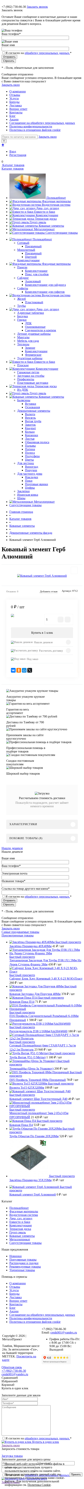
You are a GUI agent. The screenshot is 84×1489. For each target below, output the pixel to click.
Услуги (14, 98)
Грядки (22, 319)
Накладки (31, 477)
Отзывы (14, 95)
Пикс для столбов (37, 274)
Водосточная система (56, 204)
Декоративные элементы (33, 410)
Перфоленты (25, 379)
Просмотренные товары (18, 935)
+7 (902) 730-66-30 (14, 6)
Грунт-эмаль (38, 222)
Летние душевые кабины (34, 333)
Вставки (30, 403)
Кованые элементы (51, 225)
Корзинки (31, 435)
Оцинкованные (35, 326)
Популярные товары (23, 1259)
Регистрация (17, 155)
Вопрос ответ (18, 109)
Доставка (15, 105)
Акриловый (33, 281)
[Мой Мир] (24, 670)
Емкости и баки (44, 211)
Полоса (30, 452)
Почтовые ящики (36, 484)
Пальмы (30, 445)
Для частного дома (29, 473)
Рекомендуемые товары (25, 1266)
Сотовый (23, 242)
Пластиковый (34, 302)
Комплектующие (47, 215)
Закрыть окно (11, 84)
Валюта (30, 414)
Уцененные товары (22, 1270)
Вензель (30, 417)
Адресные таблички (30, 312)
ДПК (28, 323)
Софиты (22, 288)
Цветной (31, 256)
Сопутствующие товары (62, 232)
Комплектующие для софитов (45, 291)
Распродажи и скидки (23, 1263)
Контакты (15, 112)
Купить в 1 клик (42, 632)
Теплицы (23, 344)
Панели (22, 267)
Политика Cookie (39, 1484)
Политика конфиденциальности (30, 126)
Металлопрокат (44, 229)
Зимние (30, 347)
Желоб (21, 298)
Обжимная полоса (37, 442)
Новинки (15, 1256)
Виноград (31, 466)
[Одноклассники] (18, 670)
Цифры (30, 487)
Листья (29, 438)
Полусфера (32, 456)
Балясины (23, 400)
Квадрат (30, 428)
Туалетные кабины (29, 358)
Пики (28, 480)
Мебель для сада (28, 340)
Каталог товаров (13, 165)
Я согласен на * (38, 1438)
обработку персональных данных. (47, 53)
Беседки (22, 316)
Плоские (23, 365)
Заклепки (23, 491)
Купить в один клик (45, 1442)
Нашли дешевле (43, 642)
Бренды (14, 102)
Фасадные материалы (56, 201)
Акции (14, 119)
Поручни (31, 470)
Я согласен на (38, 53)
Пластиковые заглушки (32, 382)
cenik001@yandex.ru (63, 1332)
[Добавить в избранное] (74, 570)
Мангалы (23, 337)
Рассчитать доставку (51, 650)
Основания (32, 407)
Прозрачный (33, 246)
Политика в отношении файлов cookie (35, 130)
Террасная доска (46, 218)
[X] (29, 670)
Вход (12, 151)
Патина (30, 449)
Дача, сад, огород (47, 208)
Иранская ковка (27, 494)
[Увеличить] (42, 576)
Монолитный (26, 249)
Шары (21, 498)
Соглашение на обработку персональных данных (42, 123)
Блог (12, 116)
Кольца (30, 431)
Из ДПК (22, 389)
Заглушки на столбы (30, 375)
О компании (17, 91)
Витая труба (33, 421)
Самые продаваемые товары (20, 932)
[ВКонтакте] (13, 670)
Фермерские (33, 354)
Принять (76, 1474)
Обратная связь (12, 1367)
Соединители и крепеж (40, 330)
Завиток (30, 424)
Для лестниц (25, 463)
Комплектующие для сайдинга (45, 284)
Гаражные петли (28, 372)
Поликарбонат (56, 197)
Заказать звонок (37, 6)
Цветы (29, 459)
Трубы (21, 305)
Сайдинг (23, 277)
